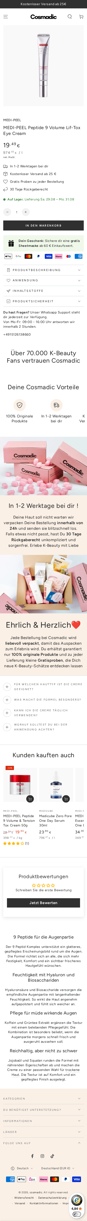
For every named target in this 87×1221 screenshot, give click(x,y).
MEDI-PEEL (12, 120)
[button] (69, 17)
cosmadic (36, 1192)
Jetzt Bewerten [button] (43, 903)
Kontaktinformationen (44, 1203)
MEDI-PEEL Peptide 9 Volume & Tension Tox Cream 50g (19, 821)
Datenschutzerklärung (52, 1197)
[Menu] (5, 17)
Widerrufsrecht (24, 1197)
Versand (20, 1203)
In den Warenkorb (43, 225)
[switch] (77, 1214)
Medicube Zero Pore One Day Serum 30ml (55, 821)
